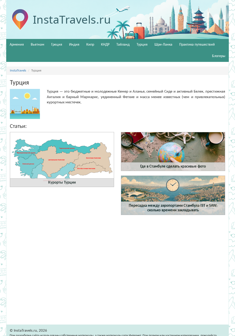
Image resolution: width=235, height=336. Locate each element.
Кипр (90, 45)
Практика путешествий (197, 45)
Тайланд (123, 45)
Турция (142, 45)
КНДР (105, 45)
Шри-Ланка (163, 45)
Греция (56, 45)
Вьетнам (37, 45)
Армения (17, 45)
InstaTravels (18, 70)
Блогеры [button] (218, 56)
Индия (74, 45)
